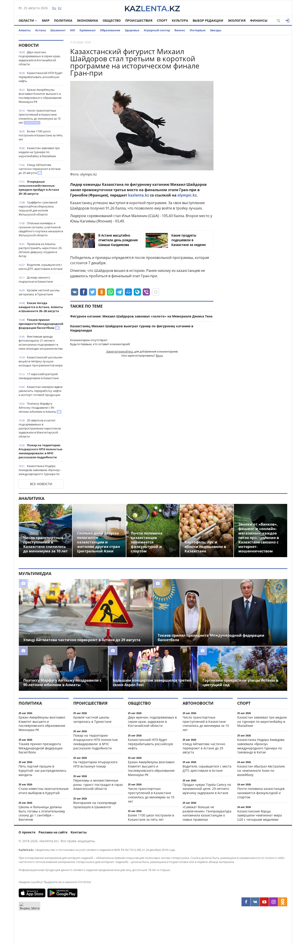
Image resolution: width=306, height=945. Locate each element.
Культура (180, 20)
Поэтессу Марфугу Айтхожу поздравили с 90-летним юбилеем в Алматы (38, 408)
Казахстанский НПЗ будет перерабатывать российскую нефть (40, 77)
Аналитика (31, 498)
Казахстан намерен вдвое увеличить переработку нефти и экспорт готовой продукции (40, 391)
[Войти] (287, 20)
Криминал (87, 30)
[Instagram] (273, 901)
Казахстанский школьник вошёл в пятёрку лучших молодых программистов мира (40, 361)
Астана (40, 30)
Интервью (197, 30)
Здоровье (132, 30)
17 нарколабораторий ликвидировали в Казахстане (39, 376)
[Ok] (282, 901)
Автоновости (198, 703)
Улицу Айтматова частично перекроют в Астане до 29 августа (39, 169)
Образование (110, 30)
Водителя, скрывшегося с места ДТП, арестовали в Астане (40, 267)
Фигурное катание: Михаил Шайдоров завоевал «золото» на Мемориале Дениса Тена (141, 316)
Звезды (215, 30)
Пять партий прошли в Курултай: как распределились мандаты (42, 770)
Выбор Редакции (208, 20)
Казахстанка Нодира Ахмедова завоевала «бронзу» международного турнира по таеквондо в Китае (39, 472)
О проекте (27, 832)
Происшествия (138, 20)
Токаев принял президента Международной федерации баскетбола (41, 324)
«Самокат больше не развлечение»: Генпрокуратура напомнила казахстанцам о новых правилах (207, 813)
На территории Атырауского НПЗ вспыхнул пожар (95, 764)
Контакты (79, 832)
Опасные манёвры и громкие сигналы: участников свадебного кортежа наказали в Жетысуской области (41, 229)
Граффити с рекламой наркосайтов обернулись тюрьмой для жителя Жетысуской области (38, 208)
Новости (29, 45)
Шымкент (58, 30)
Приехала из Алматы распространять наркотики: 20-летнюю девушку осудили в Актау (40, 250)
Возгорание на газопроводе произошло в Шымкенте (94, 805)
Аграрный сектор (157, 30)
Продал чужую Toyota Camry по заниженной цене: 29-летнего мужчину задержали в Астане (207, 788)
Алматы (25, 30)
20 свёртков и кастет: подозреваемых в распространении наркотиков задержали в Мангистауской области (40, 428)
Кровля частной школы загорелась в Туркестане (39, 292)
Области (26, 20)
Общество (112, 20)
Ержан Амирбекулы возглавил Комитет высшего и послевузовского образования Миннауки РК (40, 96)
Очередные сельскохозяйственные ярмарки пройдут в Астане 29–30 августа (39, 188)
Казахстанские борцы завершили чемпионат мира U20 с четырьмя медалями (259, 815)
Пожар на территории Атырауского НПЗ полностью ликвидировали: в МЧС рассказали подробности (40, 451)
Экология (237, 20)
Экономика (87, 20)
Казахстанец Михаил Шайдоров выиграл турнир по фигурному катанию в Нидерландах (131, 328)
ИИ (72, 30)
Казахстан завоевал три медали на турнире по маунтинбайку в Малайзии (39, 152)
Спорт (162, 20)
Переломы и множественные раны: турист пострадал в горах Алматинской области (98, 784)
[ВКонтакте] (255, 901)
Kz (60, 8)
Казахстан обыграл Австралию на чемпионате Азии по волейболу (261, 770)
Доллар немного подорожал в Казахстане (36, 279)
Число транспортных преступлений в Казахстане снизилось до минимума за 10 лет (39, 116)
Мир (46, 20)
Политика (63, 20)
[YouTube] (264, 901)
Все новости (41, 484)
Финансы (258, 20)
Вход (159, 355)
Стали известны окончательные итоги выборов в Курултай (44, 790)
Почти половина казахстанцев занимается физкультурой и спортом (260, 792)
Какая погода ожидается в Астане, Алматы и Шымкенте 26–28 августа (41, 307)
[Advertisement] (253, 107)
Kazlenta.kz (26, 850)
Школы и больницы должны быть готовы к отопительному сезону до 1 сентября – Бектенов (42, 813)
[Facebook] (245, 901)
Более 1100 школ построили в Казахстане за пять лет (41, 135)
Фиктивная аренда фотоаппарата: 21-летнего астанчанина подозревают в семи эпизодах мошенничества (40, 342)
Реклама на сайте (53, 832)
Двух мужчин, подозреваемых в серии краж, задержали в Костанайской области (40, 58)
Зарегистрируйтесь (120, 351)
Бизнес (180, 30)
